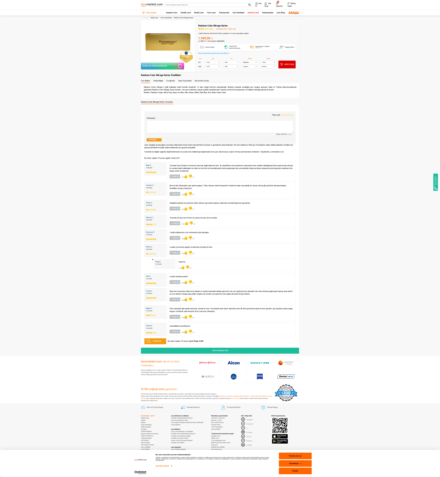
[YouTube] (243, 432)
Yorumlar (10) (221, 29)
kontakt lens (235, 398)
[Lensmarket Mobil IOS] (280, 436)
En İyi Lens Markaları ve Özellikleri (182, 431)
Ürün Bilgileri (145, 81)
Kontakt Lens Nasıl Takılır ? (180, 438)
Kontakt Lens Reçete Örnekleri (181, 436)
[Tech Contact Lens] (234, 377)
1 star (282, 115)
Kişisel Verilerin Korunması (149, 434)
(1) (185, 176)
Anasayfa (145, 18)
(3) (185, 299)
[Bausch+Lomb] (260, 363)
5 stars (292, 115)
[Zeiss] (260, 377)
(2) (185, 194)
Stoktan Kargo (272, 407)
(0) (191, 194)
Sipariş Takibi (291, 4)
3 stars (287, 115)
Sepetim (279, 4)
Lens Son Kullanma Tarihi (179, 420)
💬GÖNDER (152, 140)
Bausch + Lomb (249, 396)
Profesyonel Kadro (234, 407)
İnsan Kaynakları (146, 425)
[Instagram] (243, 419)
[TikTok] (243, 436)
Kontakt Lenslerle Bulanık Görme (181, 418)
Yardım (143, 420)
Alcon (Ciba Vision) (217, 422)
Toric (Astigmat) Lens (218, 440)
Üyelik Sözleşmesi (147, 436)
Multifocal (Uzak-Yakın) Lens (220, 442)
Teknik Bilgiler (158, 81)
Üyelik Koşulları (146, 427)
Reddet (295, 471)
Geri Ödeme (145, 440)
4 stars (290, 115)
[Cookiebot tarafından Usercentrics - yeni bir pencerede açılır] (140, 472)
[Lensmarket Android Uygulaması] (280, 441)
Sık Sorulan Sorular (202, 81)
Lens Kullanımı (176, 425)
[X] (243, 428)
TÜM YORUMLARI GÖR (220, 350)
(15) (185, 223)
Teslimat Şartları (146, 438)
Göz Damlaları (239, 13)
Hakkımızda (145, 418)
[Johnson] (207, 362)
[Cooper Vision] (286, 362)
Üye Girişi (267, 4)
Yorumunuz (151, 118)
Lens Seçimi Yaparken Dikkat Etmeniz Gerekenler (187, 422)
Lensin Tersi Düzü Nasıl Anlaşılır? (182, 440)
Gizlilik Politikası (146, 431)
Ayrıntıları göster (162, 466)
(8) (185, 332)
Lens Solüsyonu (216, 449)
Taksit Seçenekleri (185, 81)
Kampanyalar (267, 13)
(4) (185, 253)
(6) (191, 282)
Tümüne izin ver (295, 456)
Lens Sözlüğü (145, 447)
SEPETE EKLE (289, 64)
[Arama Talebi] (435, 182)
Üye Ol (258, 4)
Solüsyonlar (224, 13)
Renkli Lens (199, 13)
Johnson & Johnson (226, 396)
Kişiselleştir (294, 463)
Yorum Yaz (232, 29)
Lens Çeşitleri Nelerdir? (178, 449)
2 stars (285, 115)
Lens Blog (281, 13)
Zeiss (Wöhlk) (215, 429)
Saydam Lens (171, 13)
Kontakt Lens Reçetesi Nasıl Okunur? (183, 434)
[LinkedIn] (243, 445)
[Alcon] (233, 362)
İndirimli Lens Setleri (217, 447)
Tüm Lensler (151, 12)
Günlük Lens (186, 13)
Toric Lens (211, 13)
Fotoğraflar (170, 81)
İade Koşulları (145, 442)
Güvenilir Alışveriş (193, 407)
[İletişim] (293, 13)
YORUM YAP (157, 341)
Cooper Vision (238, 396)
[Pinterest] (243, 440)
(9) (185, 282)
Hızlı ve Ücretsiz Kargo (155, 407)
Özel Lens (214, 445)
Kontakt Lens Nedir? (177, 442)
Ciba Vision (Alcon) (261, 396)
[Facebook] (243, 423)
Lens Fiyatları (145, 449)
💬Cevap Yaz (174, 176)
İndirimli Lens (253, 13)
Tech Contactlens (217, 427)
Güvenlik (144, 429)
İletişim (143, 422)
